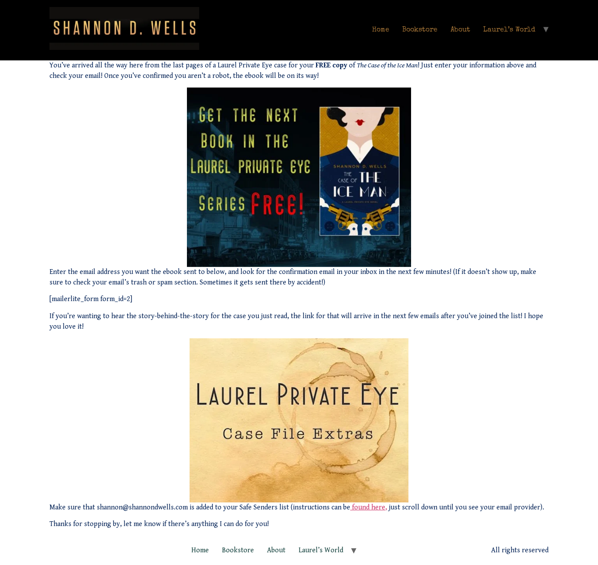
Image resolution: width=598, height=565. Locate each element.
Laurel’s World (509, 30)
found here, (368, 507)
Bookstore (419, 30)
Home (380, 30)
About (460, 30)
